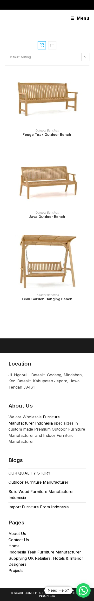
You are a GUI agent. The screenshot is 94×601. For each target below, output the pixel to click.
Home (14, 545)
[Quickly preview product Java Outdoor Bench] (88, 161)
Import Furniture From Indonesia (38, 507)
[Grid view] (42, 45)
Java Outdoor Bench (47, 217)
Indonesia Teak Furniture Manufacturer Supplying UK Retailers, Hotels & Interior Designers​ (45, 558)
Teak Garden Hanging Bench (47, 299)
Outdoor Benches (47, 130)
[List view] (52, 45)
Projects (15, 570)
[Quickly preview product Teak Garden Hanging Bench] (88, 243)
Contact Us (18, 539)
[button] (83, 590)
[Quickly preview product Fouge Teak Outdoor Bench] (88, 79)
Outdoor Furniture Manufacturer (38, 482)
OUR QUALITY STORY (29, 473)
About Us (17, 533)
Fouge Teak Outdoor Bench (47, 134)
